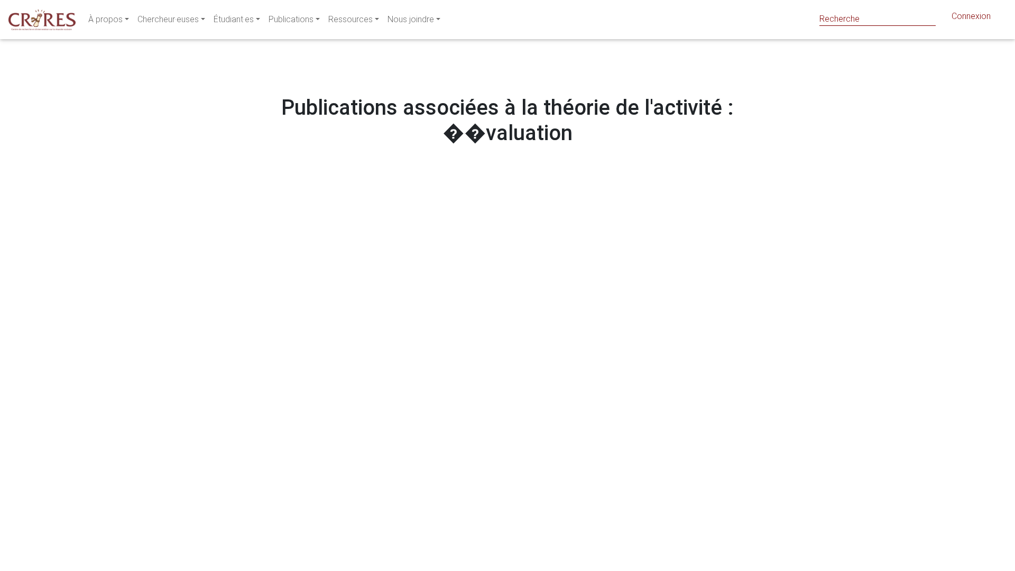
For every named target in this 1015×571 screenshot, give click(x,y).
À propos (105, 19)
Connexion (971, 16)
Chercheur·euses (168, 19)
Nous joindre (410, 19)
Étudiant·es (234, 19)
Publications (291, 19)
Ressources (350, 19)
